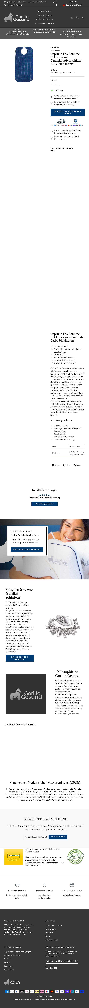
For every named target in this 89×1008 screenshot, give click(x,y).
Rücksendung (51, 929)
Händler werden (52, 940)
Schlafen (44, 11)
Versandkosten (68, 72)
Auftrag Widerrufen (12, 955)
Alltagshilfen (44, 23)
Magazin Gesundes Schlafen (15, 2)
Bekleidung (43, 19)
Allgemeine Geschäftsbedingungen (17, 952)
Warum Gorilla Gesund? (13, 5)
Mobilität (43, 15)
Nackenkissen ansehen (27, 550)
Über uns (7, 959)
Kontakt (7, 962)
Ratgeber (49, 933)
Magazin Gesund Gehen (37, 2)
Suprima (56, 50)
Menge (54, 80)
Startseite (54, 47)
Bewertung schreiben (44, 504)
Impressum (8, 966)
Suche (48, 936)
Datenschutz (9, 970)
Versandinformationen (54, 925)
